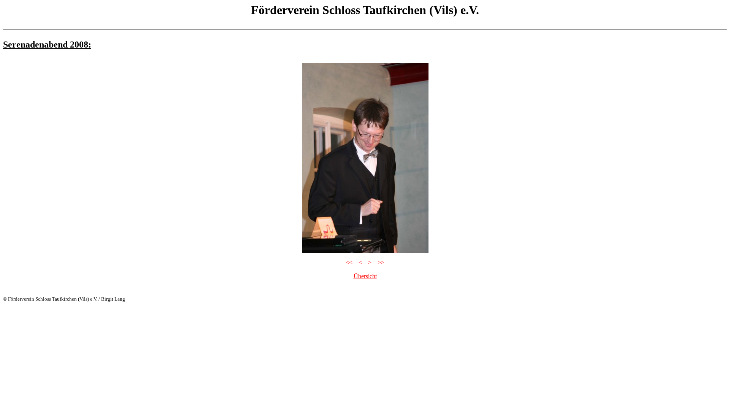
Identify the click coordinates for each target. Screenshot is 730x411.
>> (381, 262)
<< (349, 262)
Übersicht (365, 276)
